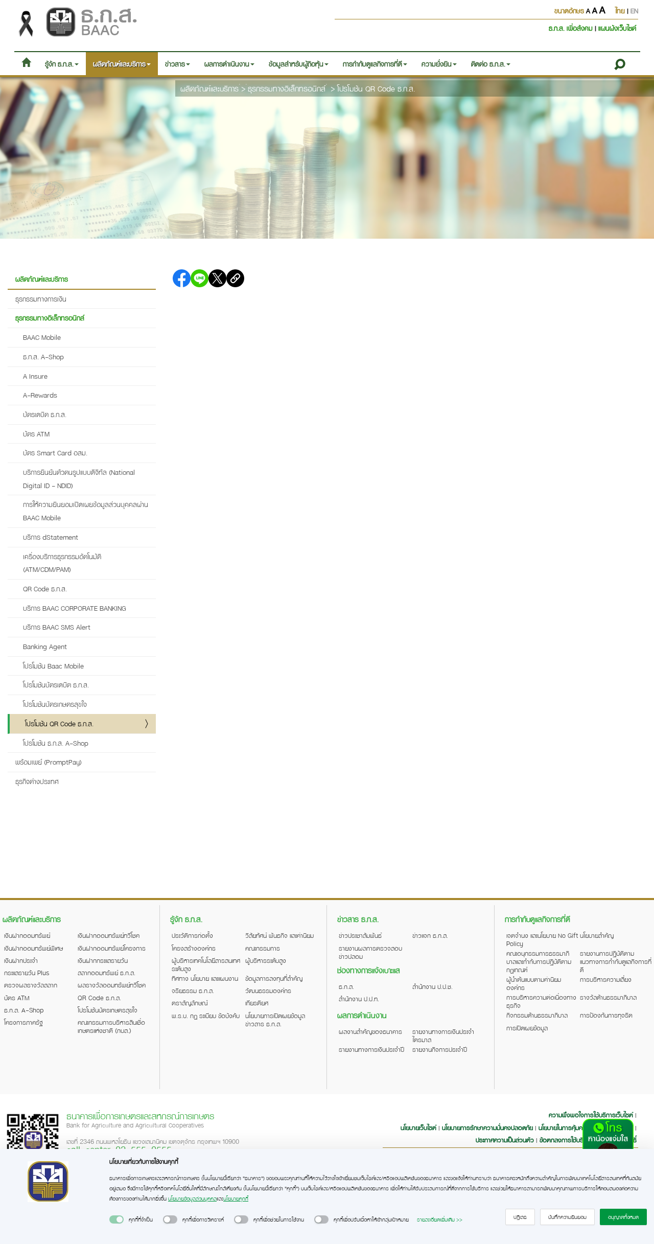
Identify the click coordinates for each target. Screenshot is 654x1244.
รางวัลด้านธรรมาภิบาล (608, 997)
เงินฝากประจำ (21, 960)
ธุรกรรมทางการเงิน (40, 299)
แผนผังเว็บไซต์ (617, 28)
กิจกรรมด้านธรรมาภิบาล (537, 1015)
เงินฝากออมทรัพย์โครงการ (112, 948)
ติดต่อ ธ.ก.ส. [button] (488, 63)
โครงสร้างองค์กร (194, 948)
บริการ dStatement (50, 537)
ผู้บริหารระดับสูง (265, 960)
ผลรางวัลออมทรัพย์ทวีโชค (112, 984)
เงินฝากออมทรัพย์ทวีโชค (108, 935)
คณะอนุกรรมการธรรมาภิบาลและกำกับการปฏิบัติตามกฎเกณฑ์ (538, 961)
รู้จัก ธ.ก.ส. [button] (59, 63)
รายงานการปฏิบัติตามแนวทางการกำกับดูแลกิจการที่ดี (615, 961)
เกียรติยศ (256, 1002)
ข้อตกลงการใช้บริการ (566, 1139)
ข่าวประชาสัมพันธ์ (360, 935)
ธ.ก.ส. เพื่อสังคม (572, 28)
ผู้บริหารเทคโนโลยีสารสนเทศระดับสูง (206, 964)
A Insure (35, 376)
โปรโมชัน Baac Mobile (53, 666)
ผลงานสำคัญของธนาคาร (370, 1031)
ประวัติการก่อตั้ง (192, 935)
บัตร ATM (36, 434)
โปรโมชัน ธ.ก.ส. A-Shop (55, 743)
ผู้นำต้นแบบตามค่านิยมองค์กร (533, 983)
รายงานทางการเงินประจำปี (371, 1049)
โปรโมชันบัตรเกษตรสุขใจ (55, 704)
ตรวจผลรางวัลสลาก (30, 984)
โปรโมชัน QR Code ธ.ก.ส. (376, 88)
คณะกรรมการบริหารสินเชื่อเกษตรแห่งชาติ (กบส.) (111, 1026)
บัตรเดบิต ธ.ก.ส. (44, 414)
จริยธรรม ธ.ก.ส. (193, 990)
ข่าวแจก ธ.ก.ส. (430, 935)
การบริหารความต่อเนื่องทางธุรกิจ (541, 1001)
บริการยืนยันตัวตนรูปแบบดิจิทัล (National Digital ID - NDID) (79, 478)
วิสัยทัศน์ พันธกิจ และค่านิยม (279, 935)
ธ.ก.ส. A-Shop (43, 356)
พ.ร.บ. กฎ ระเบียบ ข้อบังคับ (206, 1015)
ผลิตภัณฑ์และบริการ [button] (119, 63)
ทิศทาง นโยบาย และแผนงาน (205, 978)
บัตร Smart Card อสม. (55, 452)
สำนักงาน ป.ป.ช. (432, 986)
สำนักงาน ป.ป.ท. (359, 998)
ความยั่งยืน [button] (437, 63)
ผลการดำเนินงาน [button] (226, 63)
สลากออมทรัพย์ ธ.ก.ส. (106, 972)
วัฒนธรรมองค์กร (268, 990)
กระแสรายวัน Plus (27, 972)
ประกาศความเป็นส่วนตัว (505, 1139)
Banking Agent (45, 646)
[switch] (116, 1219)
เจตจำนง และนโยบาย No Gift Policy (542, 939)
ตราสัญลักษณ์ (189, 1002)
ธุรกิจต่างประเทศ (37, 781)
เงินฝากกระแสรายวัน (103, 960)
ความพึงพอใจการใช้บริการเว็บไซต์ (592, 1114)
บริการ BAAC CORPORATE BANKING (74, 608)
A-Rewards (40, 395)
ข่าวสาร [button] (175, 63)
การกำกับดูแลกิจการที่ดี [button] (372, 63)
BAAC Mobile (42, 337)
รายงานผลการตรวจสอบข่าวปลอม (370, 952)
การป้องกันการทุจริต (606, 1015)
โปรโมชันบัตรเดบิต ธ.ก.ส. (56, 684)
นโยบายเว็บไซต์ (418, 1127)
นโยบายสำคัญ (597, 935)
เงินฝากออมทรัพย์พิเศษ (33, 948)
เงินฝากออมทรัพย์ (27, 935)
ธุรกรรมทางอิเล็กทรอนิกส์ (286, 88)
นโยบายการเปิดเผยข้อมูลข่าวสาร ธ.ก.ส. (275, 1019)
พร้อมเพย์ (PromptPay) (48, 762)
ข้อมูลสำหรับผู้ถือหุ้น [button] (296, 63)
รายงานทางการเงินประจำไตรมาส (443, 1035)
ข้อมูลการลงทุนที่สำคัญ (273, 978)
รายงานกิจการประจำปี (439, 1049)
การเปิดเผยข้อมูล (527, 1027)
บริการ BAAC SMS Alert (56, 627)
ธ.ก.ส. (346, 986)
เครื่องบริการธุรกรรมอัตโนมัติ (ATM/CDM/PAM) (62, 562)
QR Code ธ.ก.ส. (45, 588)
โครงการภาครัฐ (23, 1022)
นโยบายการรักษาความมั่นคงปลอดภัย (487, 1127)
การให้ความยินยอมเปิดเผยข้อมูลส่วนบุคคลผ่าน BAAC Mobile (85, 510)
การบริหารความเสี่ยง (606, 979)
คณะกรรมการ (262, 948)
